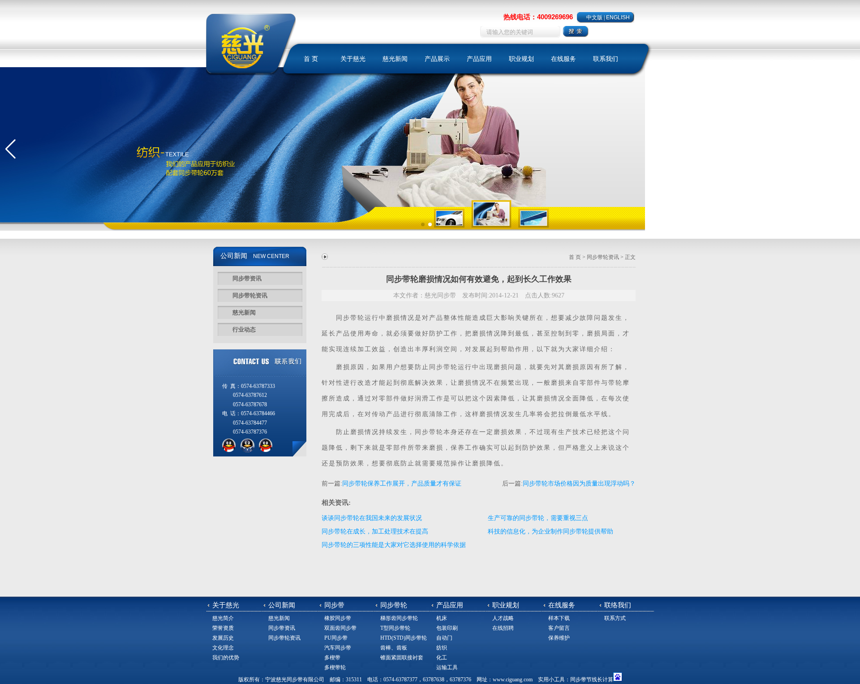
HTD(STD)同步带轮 (403, 638)
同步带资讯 (247, 278)
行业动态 (244, 329)
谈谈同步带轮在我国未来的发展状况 (372, 518)
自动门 (444, 638)
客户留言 (559, 628)
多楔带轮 (335, 667)
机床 (441, 618)
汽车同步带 (337, 648)
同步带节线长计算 (591, 679)
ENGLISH (618, 17)
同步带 (346, 317)
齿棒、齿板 (393, 648)
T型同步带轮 (395, 628)
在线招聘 (503, 628)
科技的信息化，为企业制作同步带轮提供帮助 (550, 531)
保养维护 (559, 638)
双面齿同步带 (340, 628)
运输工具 (447, 667)
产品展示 (437, 59)
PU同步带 (336, 638)
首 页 (311, 59)
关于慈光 (353, 59)
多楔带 (332, 657)
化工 (441, 657)
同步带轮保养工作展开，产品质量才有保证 (401, 483)
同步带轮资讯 (249, 295)
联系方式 (615, 618)
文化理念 (223, 648)
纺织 (441, 648)
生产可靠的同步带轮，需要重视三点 (538, 518)
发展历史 (223, 638)
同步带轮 (443, 367)
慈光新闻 (395, 59)
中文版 (594, 17)
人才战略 (503, 618)
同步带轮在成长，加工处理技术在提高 (375, 531)
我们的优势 (225, 657)
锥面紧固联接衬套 (401, 657)
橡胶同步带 (337, 618)
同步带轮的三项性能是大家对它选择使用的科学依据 (394, 545)
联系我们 (605, 59)
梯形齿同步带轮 (399, 618)
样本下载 (559, 618)
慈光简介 (223, 618)
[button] (10, 149)
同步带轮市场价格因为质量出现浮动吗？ (579, 483)
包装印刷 (447, 628)
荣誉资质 (223, 628)
